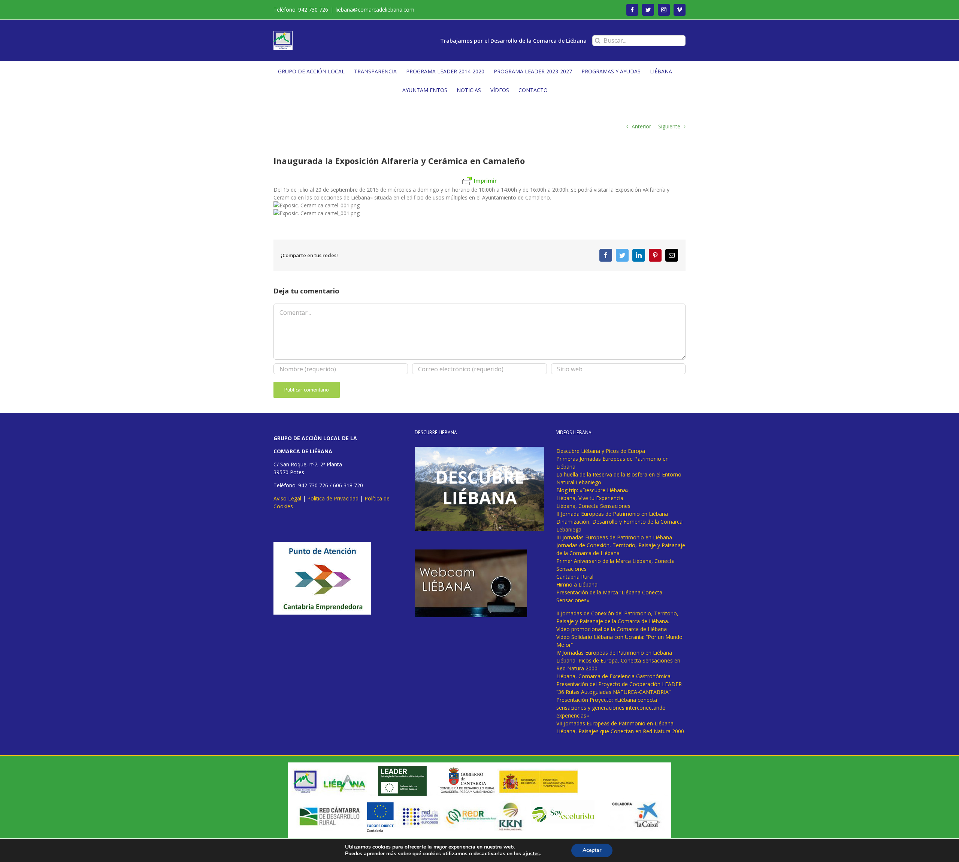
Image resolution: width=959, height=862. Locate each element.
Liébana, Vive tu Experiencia (589, 498)
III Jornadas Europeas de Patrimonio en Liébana (614, 537)
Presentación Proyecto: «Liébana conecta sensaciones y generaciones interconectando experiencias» (611, 707)
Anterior (641, 126)
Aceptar (592, 850)
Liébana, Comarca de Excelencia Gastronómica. (614, 676)
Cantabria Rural (574, 576)
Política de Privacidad (333, 498)
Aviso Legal (287, 498)
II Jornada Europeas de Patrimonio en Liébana (612, 513)
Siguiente (669, 126)
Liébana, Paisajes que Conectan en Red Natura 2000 (620, 731)
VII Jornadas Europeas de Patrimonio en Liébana (615, 723)
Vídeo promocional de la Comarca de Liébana (611, 629)
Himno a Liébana (577, 584)
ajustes (531, 853)
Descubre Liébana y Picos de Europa (600, 450)
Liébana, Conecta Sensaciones (593, 505)
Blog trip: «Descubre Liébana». (593, 490)
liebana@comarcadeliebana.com (375, 9)
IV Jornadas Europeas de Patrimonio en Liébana (614, 652)
